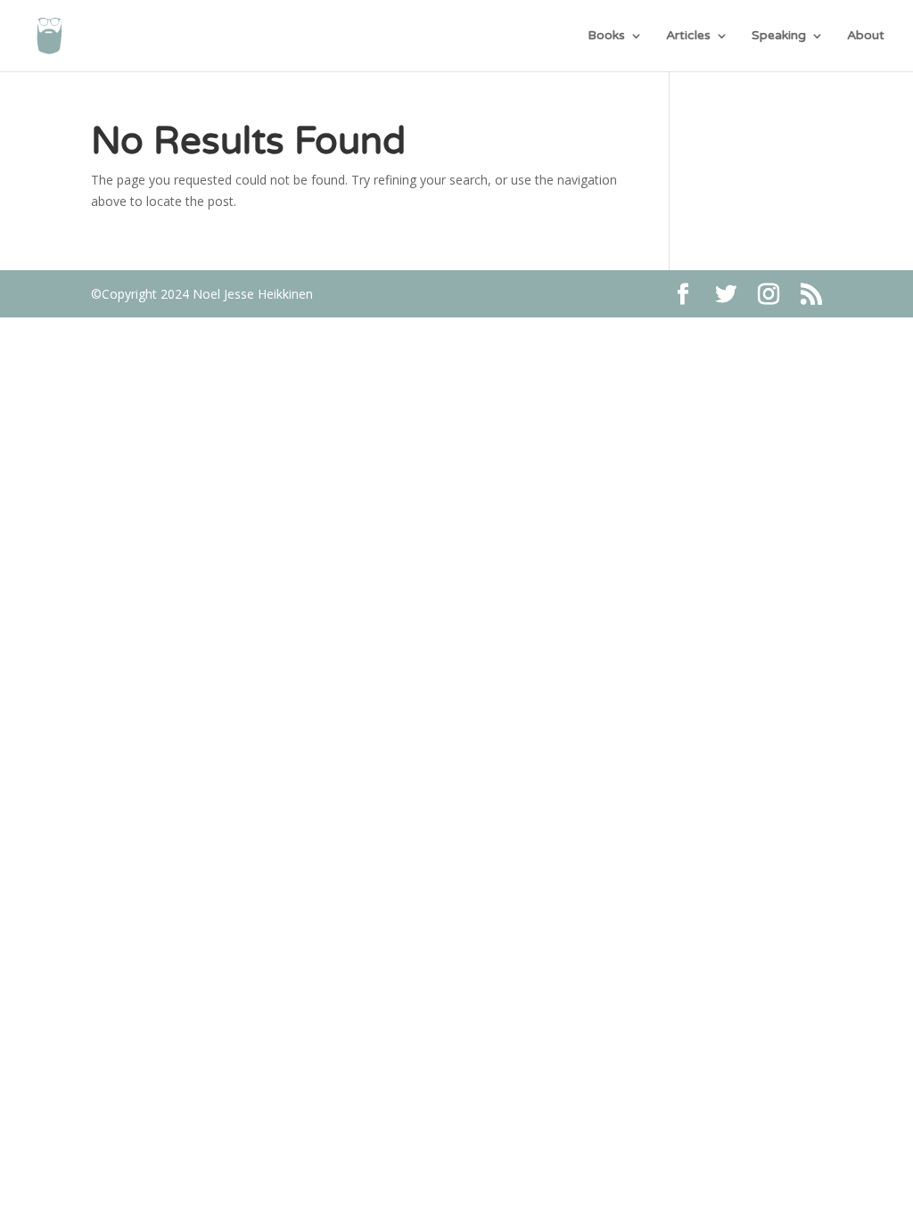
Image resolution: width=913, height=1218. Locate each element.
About (865, 36)
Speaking (779, 36)
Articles (688, 36)
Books (606, 36)
